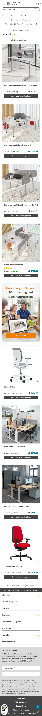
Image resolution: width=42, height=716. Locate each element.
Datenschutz (21, 706)
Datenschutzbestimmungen (11, 691)
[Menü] (4, 4)
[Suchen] (37, 9)
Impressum (21, 698)
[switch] (4, 713)
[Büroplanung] (38, 712)
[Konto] (36, 4)
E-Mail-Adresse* (9, 668)
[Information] (36, 24)
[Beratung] (38, 707)
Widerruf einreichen (21, 710)
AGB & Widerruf (21, 702)
